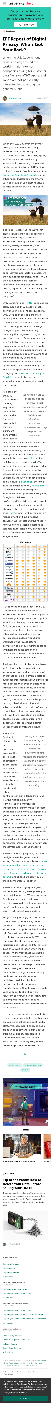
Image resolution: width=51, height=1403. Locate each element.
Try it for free (25, 24)
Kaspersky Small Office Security (16, 1289)
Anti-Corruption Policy (35, 1363)
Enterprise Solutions (12, 1329)
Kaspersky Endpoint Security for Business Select (23, 1314)
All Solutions (8, 1277)
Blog (29, 1372)
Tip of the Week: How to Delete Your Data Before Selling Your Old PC (22, 1184)
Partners (23, 1372)
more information (19, 1392)
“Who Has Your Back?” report (19, 174)
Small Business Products (14, 1282)
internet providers (33, 1065)
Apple (34, 458)
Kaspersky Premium (11, 1273)
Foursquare (38, 485)
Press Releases (8, 1374)
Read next (9, 1174)
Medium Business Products (15, 1303)
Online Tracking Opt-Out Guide (14, 1363)
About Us (15, 1372)
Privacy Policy (41, 1360)
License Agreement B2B (30, 1365)
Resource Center (38, 1372)
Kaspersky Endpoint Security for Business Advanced (24, 1319)
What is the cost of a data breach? (19, 1161)
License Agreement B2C (12, 1365)
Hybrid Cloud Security (12, 1348)
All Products (8, 1298)
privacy (25, 1070)
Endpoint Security (10, 1344)
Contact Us (6, 1372)
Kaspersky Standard (11, 1264)
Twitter (29, 302)
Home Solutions (10, 1257)
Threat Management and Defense (17, 1340)
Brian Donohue (15, 98)
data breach (10, 31)
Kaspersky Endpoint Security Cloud (17, 1293)
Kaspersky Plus (9, 1268)
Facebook (27, 481)
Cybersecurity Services (12, 1336)
